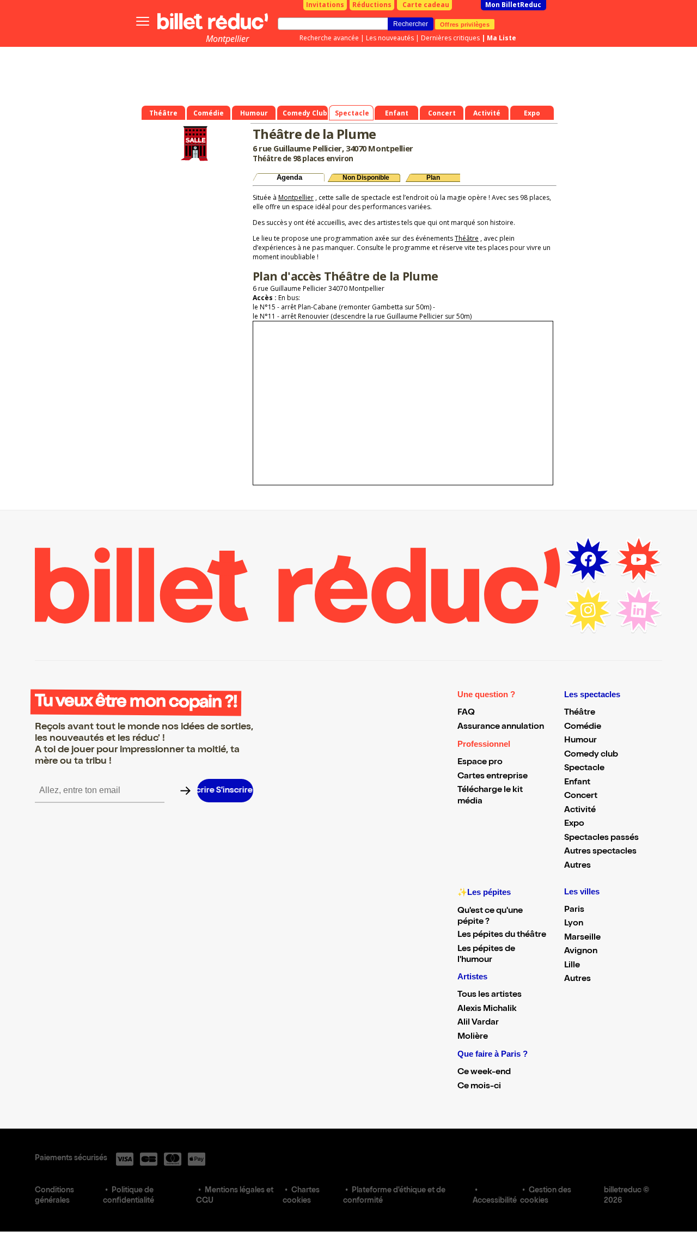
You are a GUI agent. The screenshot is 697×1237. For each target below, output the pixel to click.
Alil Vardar (478, 1023)
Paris (574, 910)
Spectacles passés (601, 838)
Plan (433, 177)
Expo (574, 824)
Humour (580, 740)
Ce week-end (484, 1072)
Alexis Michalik (487, 1009)
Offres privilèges (465, 24)
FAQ (466, 713)
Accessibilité (495, 1201)
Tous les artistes (489, 995)
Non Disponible (366, 177)
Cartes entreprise (492, 776)
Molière (472, 1037)
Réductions (372, 4)
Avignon (580, 951)
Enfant (577, 782)
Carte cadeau (425, 4)
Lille (572, 965)
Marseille (582, 938)
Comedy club (591, 755)
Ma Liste (501, 37)
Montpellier (227, 39)
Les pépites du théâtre (501, 935)
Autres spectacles (600, 852)
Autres (577, 866)
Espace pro (480, 762)
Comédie (582, 727)
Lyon (573, 923)
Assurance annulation (500, 727)
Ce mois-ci (479, 1086)
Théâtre (467, 238)
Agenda (289, 177)
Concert (580, 796)
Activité (580, 810)
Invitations (325, 4)
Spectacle (584, 768)
